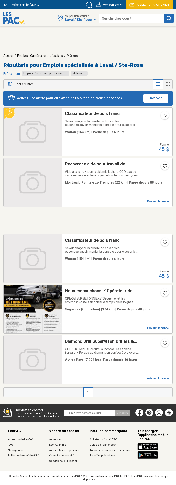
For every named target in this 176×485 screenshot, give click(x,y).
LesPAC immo (57, 444)
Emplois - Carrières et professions (40, 55)
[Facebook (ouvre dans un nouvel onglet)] (139, 415)
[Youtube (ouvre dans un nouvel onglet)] (170, 415)
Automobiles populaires (64, 450)
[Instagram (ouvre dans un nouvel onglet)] (159, 415)
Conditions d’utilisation (63, 460)
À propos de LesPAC (21, 439)
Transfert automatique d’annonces (111, 450)
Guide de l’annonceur (103, 444)
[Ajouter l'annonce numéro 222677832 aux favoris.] (164, 167)
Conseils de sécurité (61, 455)
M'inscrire (122, 412)
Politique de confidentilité (23, 455)
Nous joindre (16, 450)
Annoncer (55, 439)
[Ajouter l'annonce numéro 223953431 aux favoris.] (164, 294)
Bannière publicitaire (102, 455)
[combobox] (131, 18)
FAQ (10, 444)
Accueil (8, 55)
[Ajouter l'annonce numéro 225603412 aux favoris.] (164, 117)
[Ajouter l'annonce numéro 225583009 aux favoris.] (164, 344)
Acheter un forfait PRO (103, 439)
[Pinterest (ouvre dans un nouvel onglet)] (149, 415)
